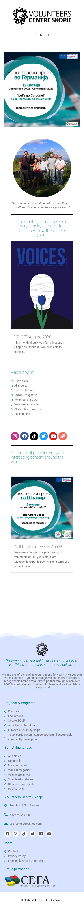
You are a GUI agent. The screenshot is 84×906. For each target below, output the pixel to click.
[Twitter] (43, 436)
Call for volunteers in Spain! (38, 546)
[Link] (62, 436)
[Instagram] (15, 436)
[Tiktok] (34, 436)
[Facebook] (24, 436)
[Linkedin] (41, 834)
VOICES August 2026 (32, 337)
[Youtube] (53, 436)
